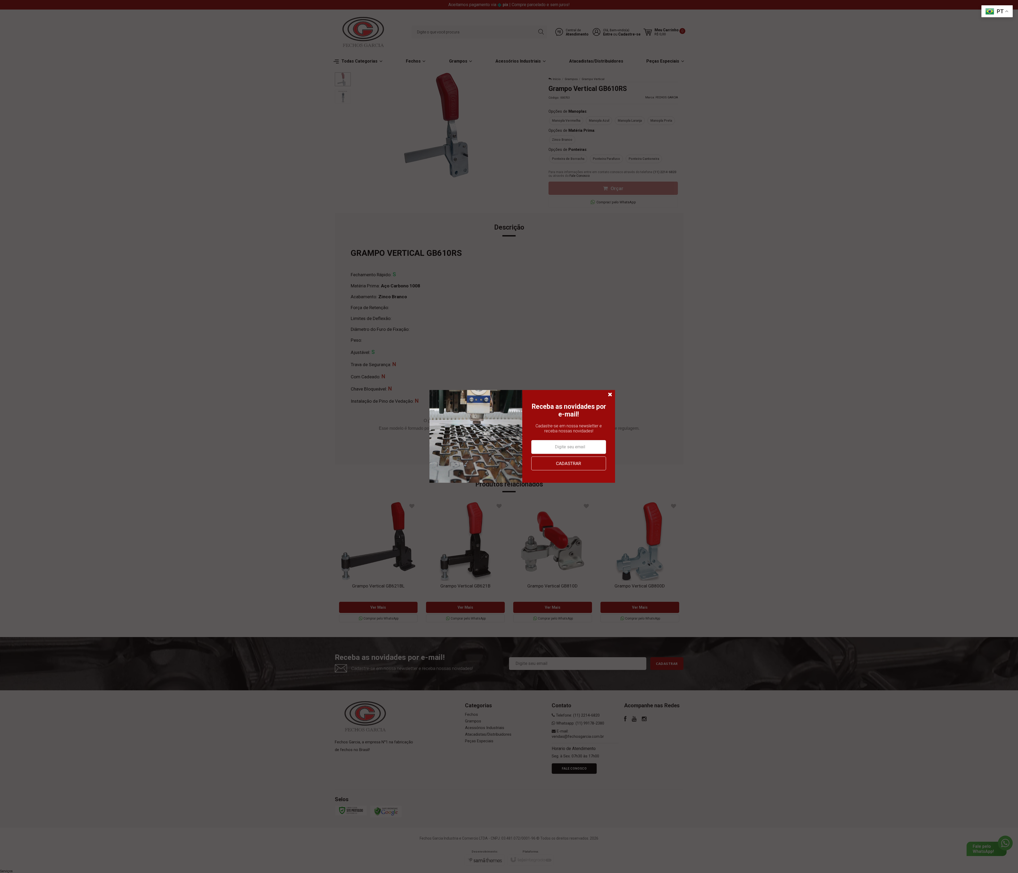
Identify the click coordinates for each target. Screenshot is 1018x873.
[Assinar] (568, 463)
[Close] (610, 395)
